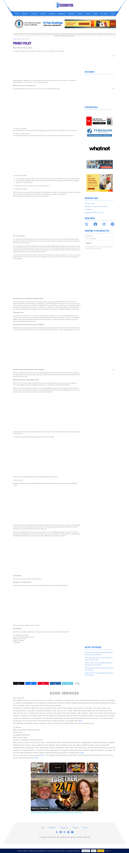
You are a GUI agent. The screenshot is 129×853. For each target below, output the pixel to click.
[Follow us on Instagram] (64, 832)
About (85, 827)
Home (14, 39)
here (80, 721)
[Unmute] (34, 771)
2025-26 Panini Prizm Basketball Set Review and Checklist (99, 674)
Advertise (52, 827)
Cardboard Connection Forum (94, 212)
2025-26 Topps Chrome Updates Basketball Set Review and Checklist (98, 664)
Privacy (75, 827)
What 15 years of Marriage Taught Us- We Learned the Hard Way (60, 776)
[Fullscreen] (48, 771)
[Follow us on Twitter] (57, 832)
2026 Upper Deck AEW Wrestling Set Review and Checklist (99, 669)
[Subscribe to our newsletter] (72, 832)
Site (19, 39)
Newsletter (88, 209)
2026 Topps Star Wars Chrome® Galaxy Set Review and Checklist (99, 659)
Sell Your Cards (89, 203)
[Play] (32, 771)
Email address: (89, 235)
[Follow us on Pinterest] (68, 832)
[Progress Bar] (40, 770)
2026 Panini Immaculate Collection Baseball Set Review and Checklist (99, 653)
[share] (94, 775)
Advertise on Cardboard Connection (96, 206)
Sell (43, 827)
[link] (33, 776)
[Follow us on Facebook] (61, 832)
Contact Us (64, 827)
